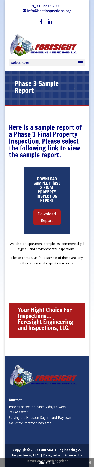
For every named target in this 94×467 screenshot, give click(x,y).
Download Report (47, 217)
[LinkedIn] (49, 23)
